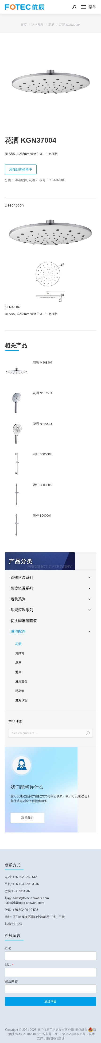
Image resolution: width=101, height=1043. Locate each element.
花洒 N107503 (42, 393)
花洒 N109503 (42, 424)
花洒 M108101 (42, 362)
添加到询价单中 (20, 169)
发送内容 (50, 1001)
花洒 (32, 180)
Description (14, 205)
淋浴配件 (21, 180)
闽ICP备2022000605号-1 (71, 1034)
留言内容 (11, 981)
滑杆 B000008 (42, 454)
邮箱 (9, 965)
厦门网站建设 (55, 1038)
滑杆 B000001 (42, 515)
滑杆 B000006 (42, 485)
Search (87, 733)
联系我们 (27, 818)
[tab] (50, 203)
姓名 (8, 948)
